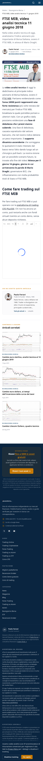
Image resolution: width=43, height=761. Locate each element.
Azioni (4, 608)
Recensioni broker (9, 573)
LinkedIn (30, 311)
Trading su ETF (8, 556)
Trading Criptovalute (10, 546)
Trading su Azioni (9, 552)
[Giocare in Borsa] (7, 2)
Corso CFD (6, 559)
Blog (4, 597)
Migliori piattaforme (10, 570)
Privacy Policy (13, 749)
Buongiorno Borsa (16, 10)
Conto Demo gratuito (10, 577)
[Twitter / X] (4, 531)
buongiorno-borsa (17, 54)
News (4, 591)
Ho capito (27, 757)
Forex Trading (7, 549)
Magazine (6, 594)
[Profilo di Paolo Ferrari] (4, 51)
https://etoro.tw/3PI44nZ (10, 703)
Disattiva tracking (11, 757)
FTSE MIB (6, 98)
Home (4, 10)
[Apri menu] (39, 3)
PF (5, 630)
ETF (3, 614)
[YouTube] (14, 531)
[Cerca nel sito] (33, 3)
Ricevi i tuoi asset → (21, 471)
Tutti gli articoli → (20, 311)
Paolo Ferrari (14, 49)
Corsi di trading (8, 580)
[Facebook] (9, 531)
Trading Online (8, 542)
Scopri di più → (22, 642)
